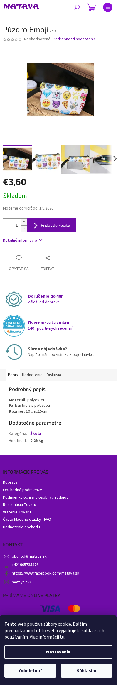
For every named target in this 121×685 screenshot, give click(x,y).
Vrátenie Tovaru (17, 512)
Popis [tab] (13, 375)
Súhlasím (86, 670)
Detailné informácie (20, 240)
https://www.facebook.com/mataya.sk (45, 573)
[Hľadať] (77, 7)
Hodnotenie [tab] (32, 375)
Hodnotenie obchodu (21, 527)
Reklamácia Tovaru (19, 505)
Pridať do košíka (55, 225)
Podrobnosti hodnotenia (74, 39)
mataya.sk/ (21, 582)
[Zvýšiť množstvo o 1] (24, 222)
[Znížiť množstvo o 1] (24, 228)
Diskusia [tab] (54, 375)
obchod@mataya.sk (29, 556)
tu (62, 637)
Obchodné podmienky (22, 490)
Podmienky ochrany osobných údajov (35, 497)
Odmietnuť (30, 670)
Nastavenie (58, 652)
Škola (35, 434)
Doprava (10, 482)
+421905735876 (25, 565)
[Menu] (108, 7)
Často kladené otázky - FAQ (27, 520)
